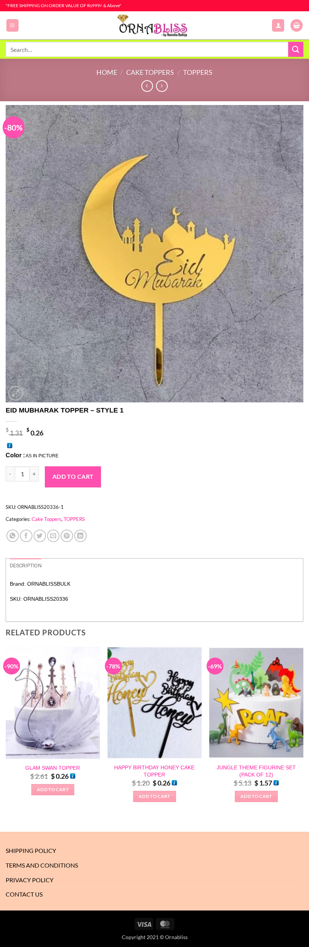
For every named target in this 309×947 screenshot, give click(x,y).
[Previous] (6, 731)
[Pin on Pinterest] (67, 536)
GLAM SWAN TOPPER (52, 768)
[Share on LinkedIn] (80, 536)
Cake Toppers (150, 72)
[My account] (278, 25)
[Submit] (295, 49)
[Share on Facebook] (26, 536)
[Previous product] (162, 86)
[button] (12, 25)
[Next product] (147, 86)
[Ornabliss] (154, 25)
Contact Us (24, 894)
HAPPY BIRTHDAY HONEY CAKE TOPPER (154, 771)
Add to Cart (73, 476)
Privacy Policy (30, 879)
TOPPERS (198, 72)
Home (106, 72)
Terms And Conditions (42, 865)
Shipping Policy (31, 850)
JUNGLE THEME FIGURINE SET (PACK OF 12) (256, 771)
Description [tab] (25, 565)
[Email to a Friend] (53, 536)
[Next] (303, 731)
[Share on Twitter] (40, 536)
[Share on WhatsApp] (12, 536)
